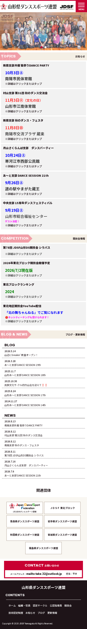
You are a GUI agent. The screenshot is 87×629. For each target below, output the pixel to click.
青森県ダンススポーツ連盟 (24, 521)
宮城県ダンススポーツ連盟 (62, 534)
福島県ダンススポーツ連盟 (43, 548)
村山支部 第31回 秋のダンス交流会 (23, 433)
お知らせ (30, 612)
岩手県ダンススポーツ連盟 (62, 521)
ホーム (12, 605)
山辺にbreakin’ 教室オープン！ (21, 353)
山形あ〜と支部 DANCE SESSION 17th (25, 393)
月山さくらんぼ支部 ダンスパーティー (26, 463)
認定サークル (40, 605)
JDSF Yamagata (27, 623)
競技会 (68, 605)
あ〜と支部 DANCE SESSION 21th (22, 473)
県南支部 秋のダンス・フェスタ (21, 443)
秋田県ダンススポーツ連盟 (24, 534)
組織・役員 (24, 605)
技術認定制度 (15, 612)
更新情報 (52, 612)
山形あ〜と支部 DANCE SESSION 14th (25, 403)
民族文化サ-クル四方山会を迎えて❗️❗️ (26, 383)
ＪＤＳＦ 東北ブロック (62, 508)
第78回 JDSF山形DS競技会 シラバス (24, 453)
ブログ (41, 612)
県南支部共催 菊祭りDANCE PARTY (23, 423)
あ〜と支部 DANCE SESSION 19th (22, 363)
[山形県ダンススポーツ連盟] (28, 5)
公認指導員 (56, 605)
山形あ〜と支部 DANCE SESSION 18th (25, 373)
